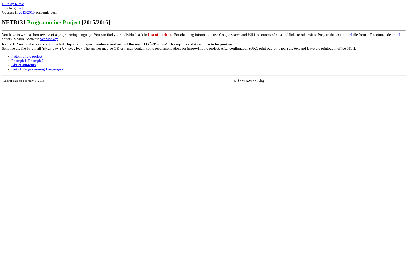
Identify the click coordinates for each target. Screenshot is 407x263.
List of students (23, 65)
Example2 (35, 61)
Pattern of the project (26, 56)
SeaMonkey (49, 39)
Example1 (18, 61)
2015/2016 (27, 12)
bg (19, 8)
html (349, 35)
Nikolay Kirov (13, 4)
